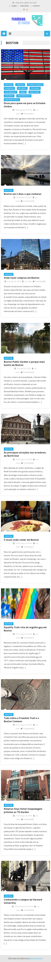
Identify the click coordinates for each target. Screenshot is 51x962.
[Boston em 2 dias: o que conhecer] (25, 170)
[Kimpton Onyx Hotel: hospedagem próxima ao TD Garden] (25, 785)
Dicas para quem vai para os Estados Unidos (24, 104)
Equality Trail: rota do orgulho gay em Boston (25, 628)
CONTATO (36, 6)
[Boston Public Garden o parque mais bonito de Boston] (25, 338)
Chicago (20, 84)
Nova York (34, 92)
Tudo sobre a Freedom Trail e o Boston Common (21, 719)
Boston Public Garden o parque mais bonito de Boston (24, 363)
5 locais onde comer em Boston (21, 540)
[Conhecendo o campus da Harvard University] (25, 876)
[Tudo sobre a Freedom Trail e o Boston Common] (25, 694)
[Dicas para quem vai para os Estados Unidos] (25, 64)
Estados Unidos (35, 84)
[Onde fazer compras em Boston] (25, 254)
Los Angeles (10, 92)
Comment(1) (29, 113)
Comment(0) (40, 281)
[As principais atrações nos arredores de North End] (25, 429)
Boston (8, 84)
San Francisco (24, 95)
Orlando (9, 95)
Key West (22, 88)
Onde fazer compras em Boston (21, 278)
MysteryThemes (36, 958)
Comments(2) (28, 372)
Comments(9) (28, 201)
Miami (23, 92)
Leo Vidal (27, 281)
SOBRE (14, 6)
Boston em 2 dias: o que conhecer (23, 194)
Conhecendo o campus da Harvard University (23, 901)
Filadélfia (9, 88)
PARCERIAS (24, 6)
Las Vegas (35, 88)
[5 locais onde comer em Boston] (25, 516)
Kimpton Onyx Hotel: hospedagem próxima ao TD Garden (23, 810)
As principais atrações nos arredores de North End (25, 454)
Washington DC (12, 99)
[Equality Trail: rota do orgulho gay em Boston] (25, 603)
